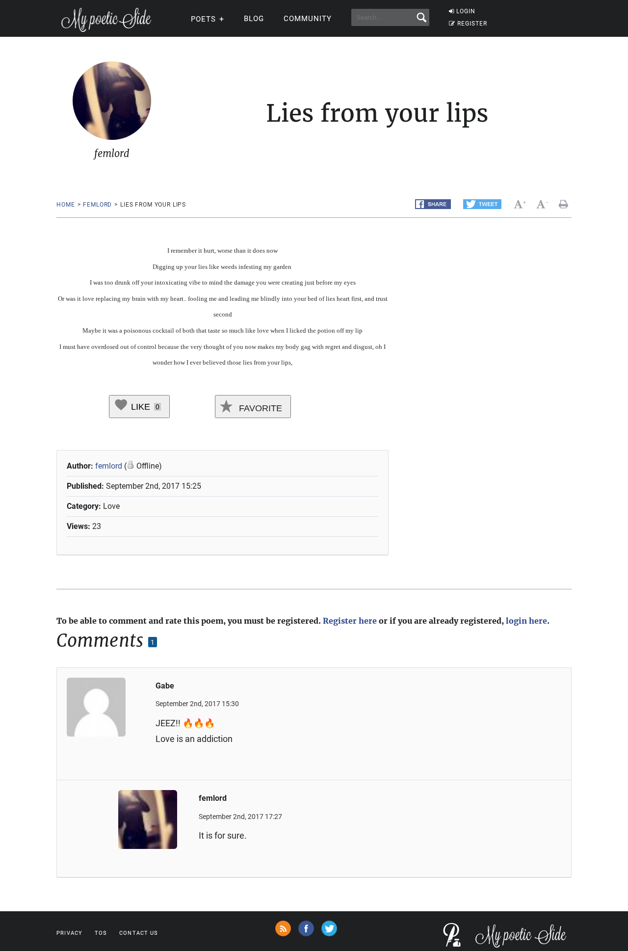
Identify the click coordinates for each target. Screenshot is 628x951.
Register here (350, 621)
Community (308, 18)
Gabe (165, 685)
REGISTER (472, 23)
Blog (254, 18)
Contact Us (138, 933)
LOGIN (465, 11)
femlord (97, 204)
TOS (101, 933)
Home (65, 204)
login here (526, 621)
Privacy (69, 933)
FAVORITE (259, 408)
